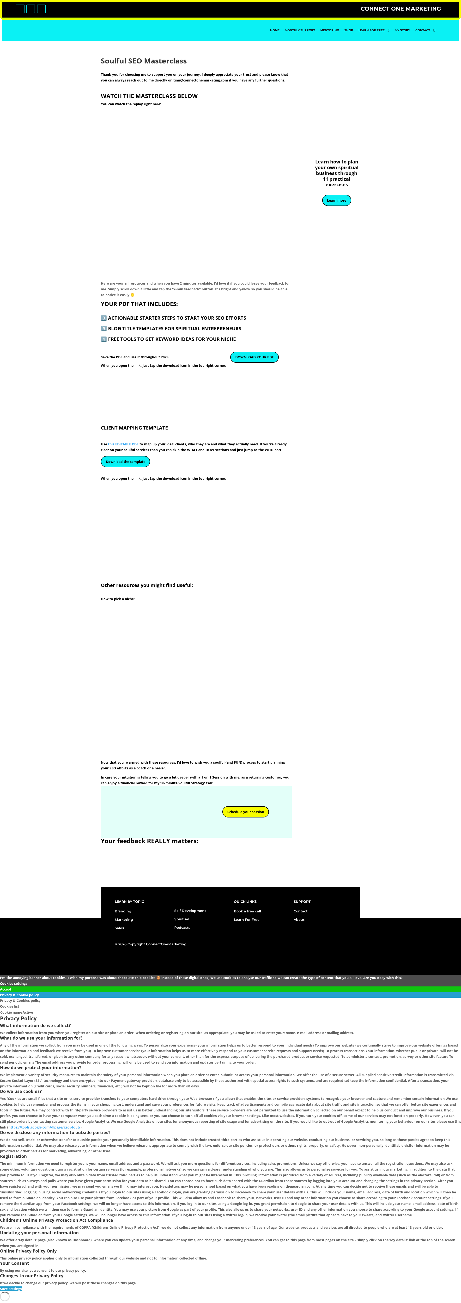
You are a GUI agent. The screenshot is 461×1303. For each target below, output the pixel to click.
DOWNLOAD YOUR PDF (254, 357)
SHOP (348, 30)
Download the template (125, 461)
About (299, 919)
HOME (274, 30)
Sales (119, 928)
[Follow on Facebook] (20, 9)
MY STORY (402, 30)
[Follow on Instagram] (30, 9)
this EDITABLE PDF (124, 444)
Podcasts (182, 927)
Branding (123, 911)
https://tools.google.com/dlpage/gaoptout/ (44, 1127)
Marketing (124, 919)
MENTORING (329, 30)
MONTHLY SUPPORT (300, 30)
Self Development (190, 911)
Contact (301, 911)
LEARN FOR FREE (371, 30)
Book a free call (247, 911)
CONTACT (422, 30)
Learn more (336, 200)
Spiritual (181, 919)
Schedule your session (245, 812)
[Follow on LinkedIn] (41, 9)
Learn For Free (247, 919)
